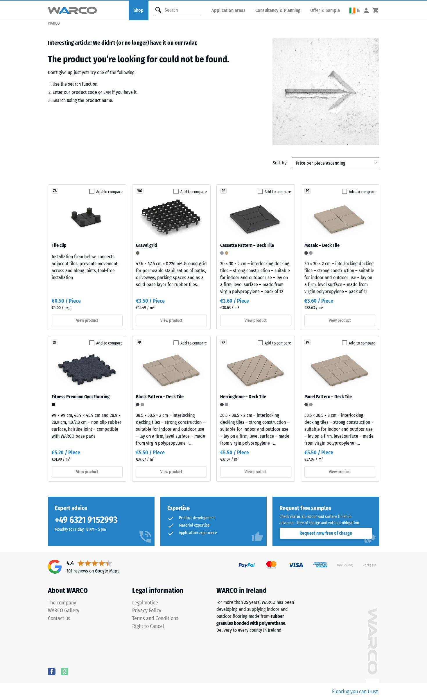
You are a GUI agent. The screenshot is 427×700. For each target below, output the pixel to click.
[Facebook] (52, 671)
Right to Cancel (148, 626)
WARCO (54, 23)
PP (223, 191)
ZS (55, 191)
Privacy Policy (146, 610)
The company (62, 603)
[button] (354, 10)
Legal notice (145, 603)
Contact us (59, 618)
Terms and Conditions (155, 618)
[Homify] (64, 671)
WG (139, 191)
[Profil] (366, 10)
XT (55, 342)
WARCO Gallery (63, 610)
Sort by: (280, 163)
